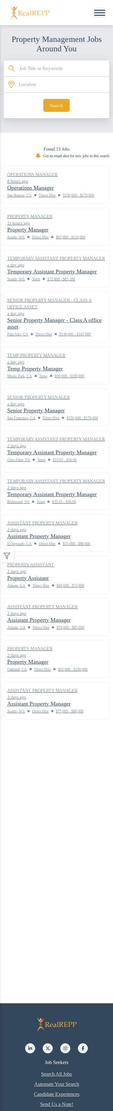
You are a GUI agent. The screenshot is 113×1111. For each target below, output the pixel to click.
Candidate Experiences (56, 1094)
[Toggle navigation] (99, 13)
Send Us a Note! (56, 1104)
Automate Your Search (56, 1084)
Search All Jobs (56, 1074)
